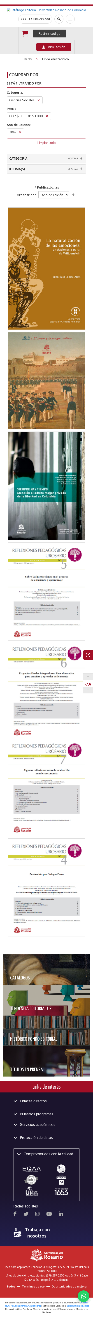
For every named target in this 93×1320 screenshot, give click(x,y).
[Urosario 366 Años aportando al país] (61, 1191)
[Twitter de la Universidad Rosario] (25, 1214)
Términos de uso (33, 1286)
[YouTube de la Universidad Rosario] (49, 1214)
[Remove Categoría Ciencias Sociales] (38, 100)
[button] (46, 243)
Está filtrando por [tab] (24, 83)
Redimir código (49, 33)
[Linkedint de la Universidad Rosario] (61, 1214)
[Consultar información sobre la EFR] (32, 1180)
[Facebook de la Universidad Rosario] (15, 1214)
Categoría (18, 158)
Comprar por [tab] (23, 74)
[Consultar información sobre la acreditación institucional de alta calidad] (61, 1168)
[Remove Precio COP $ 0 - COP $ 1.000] (47, 116)
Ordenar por (26, 195)
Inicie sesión (55, 47)
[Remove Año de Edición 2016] (20, 132)
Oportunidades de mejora (68, 1286)
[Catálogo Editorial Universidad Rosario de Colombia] (46, 10)
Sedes (11, 1286)
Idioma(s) (17, 169)
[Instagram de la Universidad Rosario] (37, 1214)
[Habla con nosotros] (83, 1296)
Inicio (28, 59)
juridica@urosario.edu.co (78, 1306)
